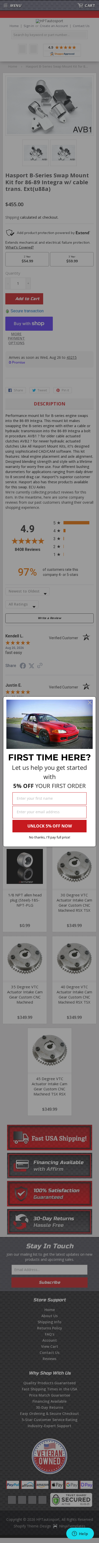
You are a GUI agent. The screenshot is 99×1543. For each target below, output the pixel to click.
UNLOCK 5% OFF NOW (49, 826)
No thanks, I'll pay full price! (49, 837)
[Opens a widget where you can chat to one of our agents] (80, 1534)
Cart (90, 5)
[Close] (90, 702)
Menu (15, 5)
